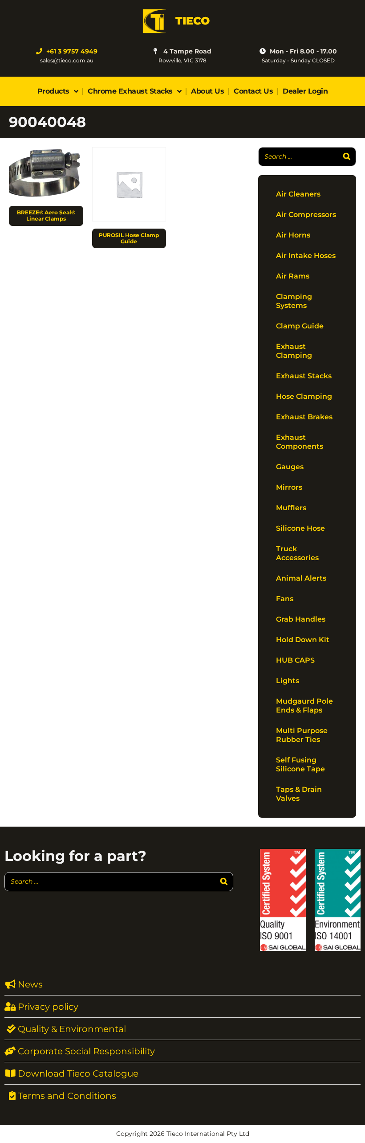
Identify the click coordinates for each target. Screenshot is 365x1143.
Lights (287, 680)
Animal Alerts (301, 578)
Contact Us (253, 91)
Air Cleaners (298, 194)
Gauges (290, 467)
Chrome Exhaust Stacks (130, 91)
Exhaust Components (299, 442)
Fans (284, 598)
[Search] (347, 156)
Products (53, 91)
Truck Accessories (297, 553)
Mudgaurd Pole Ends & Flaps (304, 705)
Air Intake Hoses (306, 255)
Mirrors (289, 487)
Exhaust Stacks (304, 376)
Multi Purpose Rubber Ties (302, 735)
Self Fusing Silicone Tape (300, 764)
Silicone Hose (300, 528)
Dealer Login (305, 91)
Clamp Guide (300, 326)
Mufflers (291, 508)
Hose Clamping (304, 396)
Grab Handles (300, 619)
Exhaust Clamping (294, 351)
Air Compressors (306, 214)
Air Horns (293, 235)
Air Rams (292, 276)
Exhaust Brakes (304, 417)
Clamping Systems (294, 301)
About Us (207, 91)
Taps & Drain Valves (299, 794)
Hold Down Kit (302, 639)
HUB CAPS (295, 660)
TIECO (192, 20)
